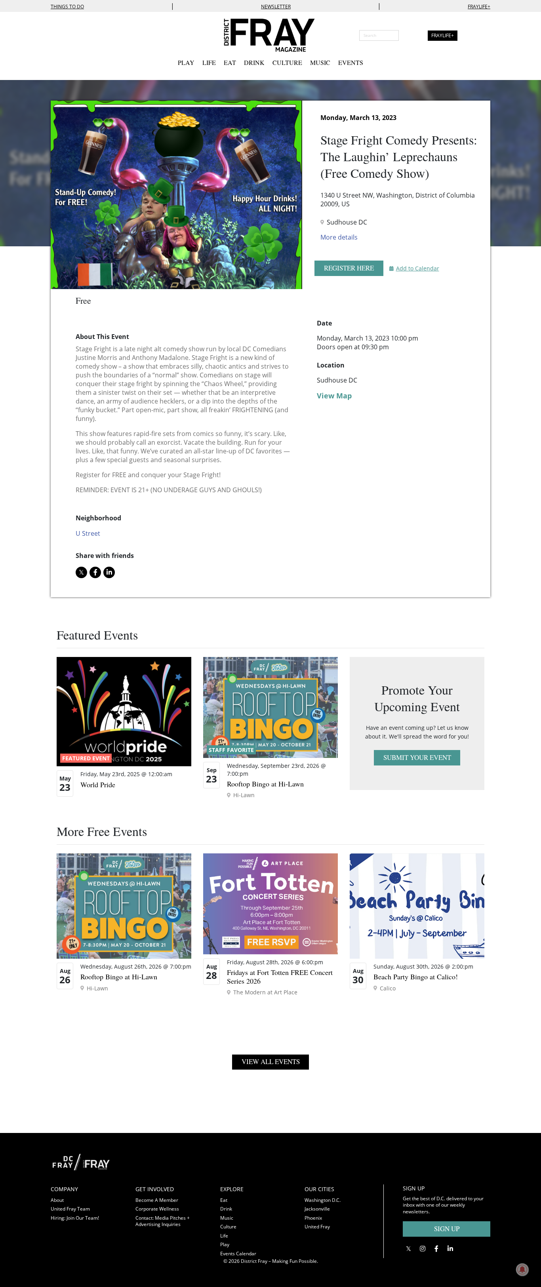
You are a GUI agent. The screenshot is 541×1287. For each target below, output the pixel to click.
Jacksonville (317, 1208)
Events (350, 62)
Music (320, 62)
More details (339, 237)
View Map (334, 395)
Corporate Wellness (157, 1208)
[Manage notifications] (522, 1269)
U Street (88, 533)
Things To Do (67, 6)
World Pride (97, 784)
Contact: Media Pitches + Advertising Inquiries (162, 1221)
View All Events (271, 1061)
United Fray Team (70, 1208)
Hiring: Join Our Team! (75, 1218)
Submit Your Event (417, 757)
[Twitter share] (81, 572)
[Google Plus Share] (422, 1249)
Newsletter (276, 6)
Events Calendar (238, 1253)
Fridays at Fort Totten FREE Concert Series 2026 (280, 976)
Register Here (349, 267)
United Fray (317, 1226)
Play (186, 62)
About (57, 1200)
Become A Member (156, 1200)
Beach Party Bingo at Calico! (415, 976)
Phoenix (313, 1218)
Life (209, 62)
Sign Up (446, 1228)
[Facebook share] (95, 572)
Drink (254, 62)
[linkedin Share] (109, 572)
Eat (230, 62)
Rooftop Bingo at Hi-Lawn (265, 783)
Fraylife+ (479, 6)
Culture (287, 62)
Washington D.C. (323, 1200)
